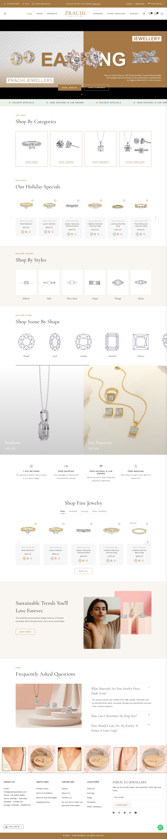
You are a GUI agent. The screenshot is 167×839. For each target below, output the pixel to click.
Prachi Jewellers (26, 221)
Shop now (96, 4)
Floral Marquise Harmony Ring (140, 225)
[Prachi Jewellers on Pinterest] (125, 812)
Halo (49, 298)
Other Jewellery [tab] (99, 511)
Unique (95, 298)
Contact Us (67, 798)
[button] (6, 13)
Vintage (117, 298)
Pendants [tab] (73, 511)
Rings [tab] (62, 511)
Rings (89, 798)
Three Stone (72, 298)
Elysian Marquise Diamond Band (72, 225)
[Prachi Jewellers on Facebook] (114, 812)
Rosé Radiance (26, 224)
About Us (66, 793)
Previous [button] (10, 59)
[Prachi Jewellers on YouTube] (136, 812)
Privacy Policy (42, 789)
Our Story (25, 632)
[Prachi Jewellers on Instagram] (130, 812)
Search (65, 789)
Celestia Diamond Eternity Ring (95, 225)
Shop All (91, 789)
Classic (141, 298)
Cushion (83, 356)
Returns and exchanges (46, 798)
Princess (140, 356)
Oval (55, 356)
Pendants (91, 802)
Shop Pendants (100, 162)
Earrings (90, 793)
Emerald (112, 356)
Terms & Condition (44, 793)
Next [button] (157, 59)
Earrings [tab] (84, 511)
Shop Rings (32, 162)
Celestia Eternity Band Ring (139, 551)
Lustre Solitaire (49, 224)
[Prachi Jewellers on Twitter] (119, 812)
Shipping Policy (43, 802)
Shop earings (66, 162)
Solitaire (26, 298)
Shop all (83, 571)
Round (26, 356)
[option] (28, 542)
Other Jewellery (135, 162)
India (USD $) (156, 4)
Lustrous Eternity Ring (118, 225)
